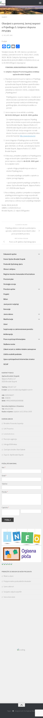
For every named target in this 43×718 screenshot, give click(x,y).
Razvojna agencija (10, 439)
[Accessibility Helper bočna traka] (3, 2)
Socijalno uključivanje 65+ (13, 592)
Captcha (5, 507)
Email (4, 476)
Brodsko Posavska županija (13, 423)
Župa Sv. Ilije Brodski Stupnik (14, 455)
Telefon (4, 484)
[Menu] (40, 3)
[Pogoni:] (13, 711)
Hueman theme (31, 711)
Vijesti (4, 17)
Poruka (5, 492)
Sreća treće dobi (9, 597)
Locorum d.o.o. (9, 434)
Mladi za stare (8, 576)
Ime (3, 467)
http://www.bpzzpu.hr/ (27, 136)
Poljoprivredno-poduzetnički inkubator (17, 581)
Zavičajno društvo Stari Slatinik (14, 449)
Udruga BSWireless (10, 444)
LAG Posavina (8, 429)
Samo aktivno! (9, 586)
